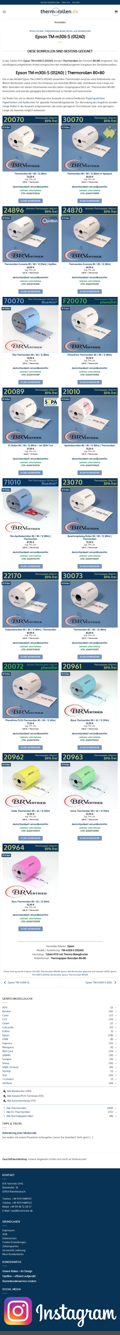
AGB (4, 1234)
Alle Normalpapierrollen (19, 1116)
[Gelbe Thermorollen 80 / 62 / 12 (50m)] (30, 781)
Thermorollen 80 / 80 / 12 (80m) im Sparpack (89, 173)
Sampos (6, 1059)
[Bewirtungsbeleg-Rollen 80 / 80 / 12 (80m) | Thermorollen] (90, 506)
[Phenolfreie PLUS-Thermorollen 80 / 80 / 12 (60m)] (30, 690)
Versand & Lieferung (13, 1250)
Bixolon (6, 1011)
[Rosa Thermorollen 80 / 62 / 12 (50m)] (30, 871)
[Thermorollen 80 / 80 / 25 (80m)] (90, 600)
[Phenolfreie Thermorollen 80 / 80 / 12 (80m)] (90, 325)
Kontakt (76, 2)
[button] (4, 12)
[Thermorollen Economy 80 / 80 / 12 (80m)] (90, 234)
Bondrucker (55, 974)
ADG (5, 1007)
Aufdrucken (29, 102)
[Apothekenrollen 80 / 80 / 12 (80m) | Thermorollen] (90, 415)
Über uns (66, 2)
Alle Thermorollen (16, 1108)
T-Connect (8, 1079)
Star (4, 1075)
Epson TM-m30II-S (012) (99, 982)
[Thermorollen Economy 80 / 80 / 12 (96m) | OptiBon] (30, 234)
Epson (5, 1035)
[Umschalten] (116, 1007)
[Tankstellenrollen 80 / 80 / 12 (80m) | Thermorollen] (30, 600)
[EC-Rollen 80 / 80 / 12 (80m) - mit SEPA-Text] (30, 415)
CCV (4, 1019)
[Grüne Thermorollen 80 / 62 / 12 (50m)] (90, 781)
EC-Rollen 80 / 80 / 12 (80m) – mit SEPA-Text (30, 445)
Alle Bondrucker (16, 1091)
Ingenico (7, 1043)
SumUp (6, 1071)
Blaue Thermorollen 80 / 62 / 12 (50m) (89, 720)
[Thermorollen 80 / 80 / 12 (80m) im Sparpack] (90, 144)
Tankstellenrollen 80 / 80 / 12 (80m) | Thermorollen (30, 629)
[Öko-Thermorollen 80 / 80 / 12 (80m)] (30, 325)
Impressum (8, 1230)
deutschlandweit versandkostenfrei (30, 186)
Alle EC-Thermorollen (18, 1111)
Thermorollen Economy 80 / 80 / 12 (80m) (89, 264)
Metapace (8, 1047)
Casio (5, 1015)
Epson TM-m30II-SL (19, 982)
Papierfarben (9, 102)
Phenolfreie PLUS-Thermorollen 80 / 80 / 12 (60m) (30, 720)
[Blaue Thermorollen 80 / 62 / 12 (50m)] (90, 690)
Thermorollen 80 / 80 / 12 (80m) (30, 173)
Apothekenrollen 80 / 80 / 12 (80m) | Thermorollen (89, 445)
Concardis (7, 1027)
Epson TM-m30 (37, 31)
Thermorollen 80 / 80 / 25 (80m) (89, 629)
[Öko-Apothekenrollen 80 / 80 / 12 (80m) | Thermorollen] (30, 506)
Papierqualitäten (95, 98)
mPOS (107, 971)
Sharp (5, 1063)
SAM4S (6, 1055)
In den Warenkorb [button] (30, 201)
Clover (6, 1023)
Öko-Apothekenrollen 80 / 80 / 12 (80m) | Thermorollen (30, 537)
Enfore (6, 1031)
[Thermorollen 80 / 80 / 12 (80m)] (30, 144)
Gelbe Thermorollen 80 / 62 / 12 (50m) (30, 810)
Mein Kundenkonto (13, 1254)
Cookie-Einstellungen (14, 1242)
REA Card (7, 1051)
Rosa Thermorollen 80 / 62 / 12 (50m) (30, 901)
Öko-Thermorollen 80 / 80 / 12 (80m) (30, 354)
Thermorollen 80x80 (55, 31)
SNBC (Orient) (10, 1067)
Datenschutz (9, 1238)
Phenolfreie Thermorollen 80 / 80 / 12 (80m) (90, 354)
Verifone (7, 1083)
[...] (91, 1137)
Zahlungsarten (10, 1246)
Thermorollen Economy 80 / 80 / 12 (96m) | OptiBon (30, 264)
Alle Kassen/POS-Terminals (22, 1095)
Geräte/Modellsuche (50, 2)
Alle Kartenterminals (18, 1100)
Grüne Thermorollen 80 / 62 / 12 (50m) (89, 810)
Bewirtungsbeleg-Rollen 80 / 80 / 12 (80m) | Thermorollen (90, 537)
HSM (5, 1039)
